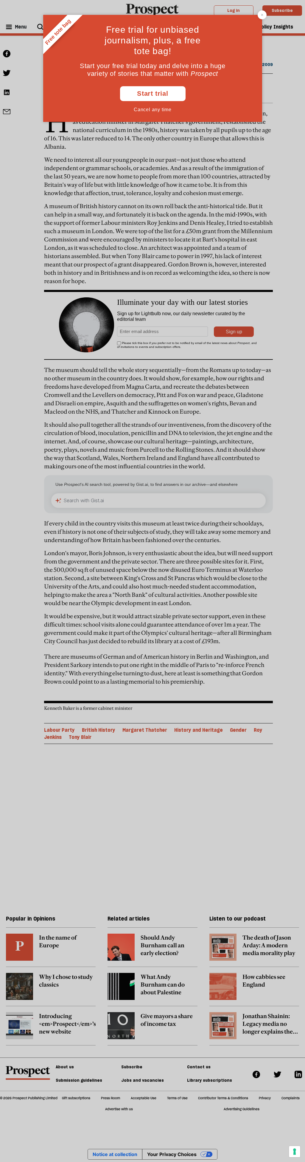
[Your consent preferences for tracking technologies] (294, 1151)
